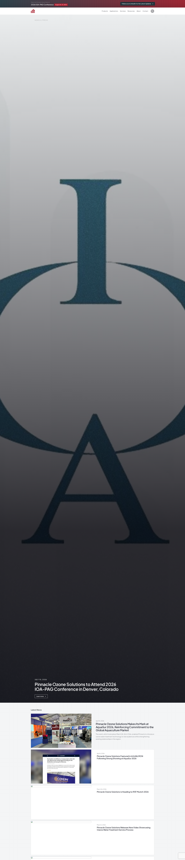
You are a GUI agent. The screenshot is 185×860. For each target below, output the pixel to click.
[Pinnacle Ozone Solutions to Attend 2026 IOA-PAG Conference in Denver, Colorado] (67, 4)
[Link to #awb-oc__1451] (152, 11)
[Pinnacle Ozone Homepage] (34, 11)
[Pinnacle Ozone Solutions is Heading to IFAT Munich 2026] (92, 802)
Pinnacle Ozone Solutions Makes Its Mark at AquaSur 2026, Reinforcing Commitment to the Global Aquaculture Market (125, 727)
